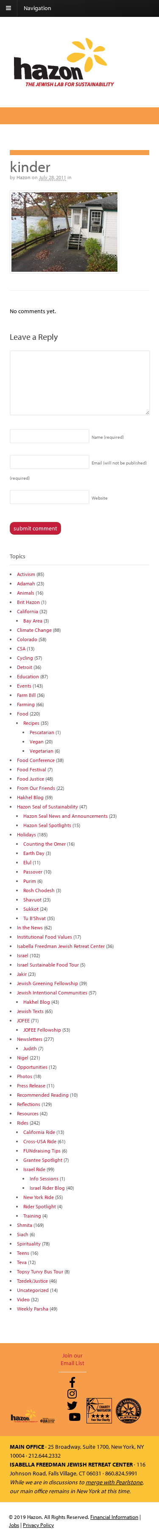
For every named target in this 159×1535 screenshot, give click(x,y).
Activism (26, 574)
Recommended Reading (43, 1095)
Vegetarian (41, 751)
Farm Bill (26, 695)
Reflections (28, 1104)
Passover (32, 872)
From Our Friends (36, 788)
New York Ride (38, 1197)
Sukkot (31, 909)
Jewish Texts (30, 1011)
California (27, 611)
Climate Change (34, 630)
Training (32, 1216)
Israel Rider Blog (47, 1188)
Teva (22, 1262)
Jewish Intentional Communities (52, 992)
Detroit (24, 667)
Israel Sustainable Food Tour (48, 964)
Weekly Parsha (32, 1309)
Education (28, 676)
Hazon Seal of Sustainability (47, 806)
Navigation (37, 8)
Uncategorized (33, 1290)
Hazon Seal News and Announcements (65, 816)
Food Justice (30, 779)
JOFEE (23, 1020)
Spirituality (29, 1243)
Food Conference (36, 760)
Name (108, 437)
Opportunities (32, 1067)
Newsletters (29, 1039)
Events (24, 686)
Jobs (14, 1524)
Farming (26, 704)
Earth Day (34, 853)
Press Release (31, 1085)
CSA (21, 648)
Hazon (24, 177)
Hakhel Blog (30, 797)
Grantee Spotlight (42, 1160)
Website (100, 498)
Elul (27, 862)
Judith (30, 1048)
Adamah (26, 583)
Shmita (24, 1225)
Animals (25, 593)
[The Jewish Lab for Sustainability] (64, 86)
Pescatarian (42, 732)
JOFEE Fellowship (42, 1030)
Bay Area (32, 620)
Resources (28, 1113)
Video (23, 1299)
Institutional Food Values (44, 937)
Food (22, 713)
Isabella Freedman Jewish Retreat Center (61, 946)
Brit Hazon (28, 602)
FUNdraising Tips (42, 1150)
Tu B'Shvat (34, 918)
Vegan (37, 741)
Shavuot (32, 899)
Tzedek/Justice (32, 1281)
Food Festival (31, 769)
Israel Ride (34, 1169)
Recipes (31, 723)
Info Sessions (44, 1178)
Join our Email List (72, 1359)
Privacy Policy (38, 1524)
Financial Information (114, 1516)
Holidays (26, 834)
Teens (23, 1253)
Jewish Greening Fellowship (47, 983)
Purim (29, 881)
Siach (22, 1234)
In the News (30, 927)
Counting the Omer (44, 844)
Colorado (27, 639)
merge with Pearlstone (114, 1482)
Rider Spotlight (39, 1206)
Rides (22, 1123)
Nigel (22, 1057)
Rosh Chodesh (39, 890)
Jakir (22, 974)
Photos (24, 1076)
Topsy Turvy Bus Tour (40, 1271)
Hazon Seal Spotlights (47, 825)
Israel (22, 955)
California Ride (39, 1132)
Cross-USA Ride (39, 1141)
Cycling (25, 658)
